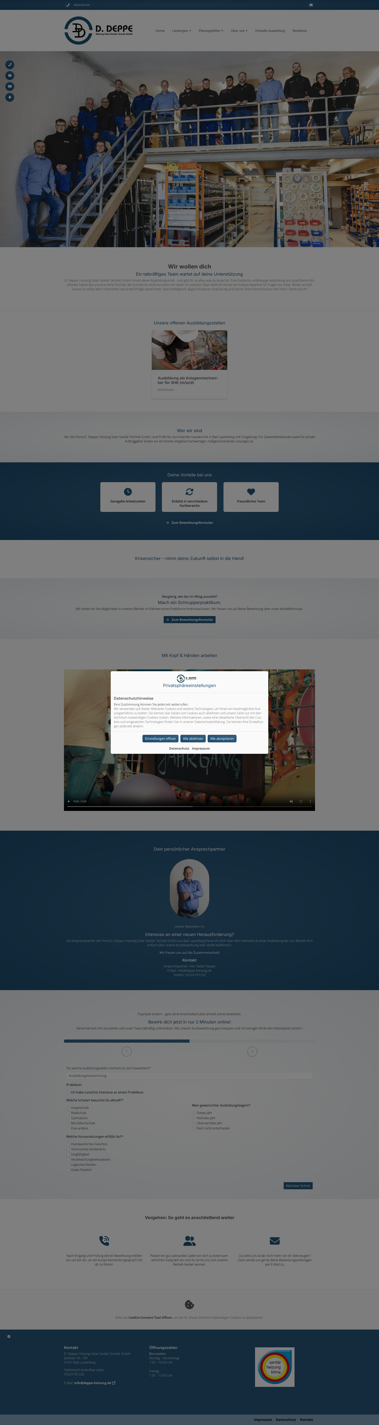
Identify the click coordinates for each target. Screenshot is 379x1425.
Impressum (201, 748)
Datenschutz (179, 748)
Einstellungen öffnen (160, 738)
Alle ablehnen (193, 738)
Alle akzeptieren (222, 738)
